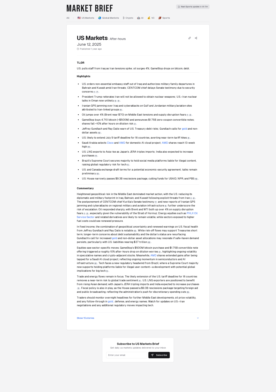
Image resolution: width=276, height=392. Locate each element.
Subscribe (161, 355)
